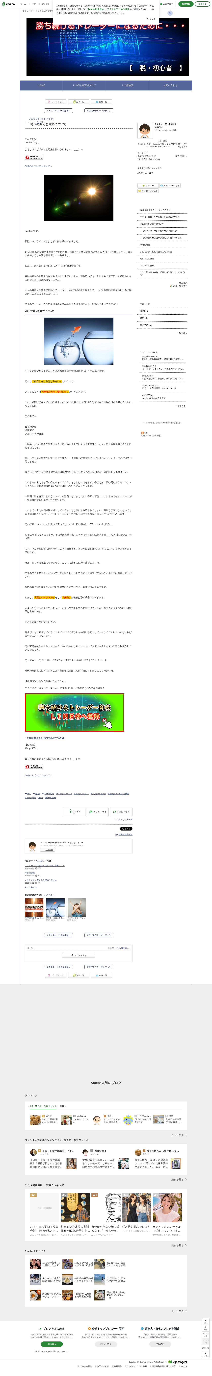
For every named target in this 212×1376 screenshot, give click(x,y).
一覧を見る (182, 283)
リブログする (123, 812)
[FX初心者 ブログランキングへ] (34, 159)
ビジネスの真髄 (147, 258)
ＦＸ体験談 (127, 85)
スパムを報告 (86, 1366)
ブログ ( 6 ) (145, 304)
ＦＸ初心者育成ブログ (84, 85)
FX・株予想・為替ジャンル (148, 159)
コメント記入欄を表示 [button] (119, 948)
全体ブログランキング (146, 156)
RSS (146, 433)
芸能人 (63, 1106)
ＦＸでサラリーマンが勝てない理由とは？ (159, 231)
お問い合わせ (170, 85)
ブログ (39, 122)
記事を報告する (125, 834)
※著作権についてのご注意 (151, 436)
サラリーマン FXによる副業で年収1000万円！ (43, 11)
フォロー (49, 850)
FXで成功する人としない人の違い (155, 210)
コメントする (80, 955)
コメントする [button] (100, 812)
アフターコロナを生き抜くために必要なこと (45, 865)
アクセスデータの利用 (137, 1366)
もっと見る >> (30, 887)
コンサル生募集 (147, 265)
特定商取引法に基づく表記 (164, 1366)
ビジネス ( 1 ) (146, 325)
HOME (41, 85)
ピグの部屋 (172, 130)
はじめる (52, 1344)
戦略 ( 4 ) (144, 318)
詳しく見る (106, 1344)
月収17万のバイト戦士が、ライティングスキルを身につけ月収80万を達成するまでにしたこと (164, 378)
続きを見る (182, 147)
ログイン (202, 4)
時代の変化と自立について (152, 224)
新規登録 (186, 4)
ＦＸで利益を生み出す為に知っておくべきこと (161, 238)
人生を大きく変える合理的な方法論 (41, 880)
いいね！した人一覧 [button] (123, 819)
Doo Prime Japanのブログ (153, 398)
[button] (206, 1354)
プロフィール (160, 130)
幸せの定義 (30, 873)
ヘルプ (184, 1366)
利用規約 (118, 1366)
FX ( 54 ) (144, 311)
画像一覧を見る (180, 286)
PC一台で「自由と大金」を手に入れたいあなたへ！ (164, 369)
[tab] (43, 1106)
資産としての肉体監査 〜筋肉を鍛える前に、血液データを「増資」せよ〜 (164, 359)
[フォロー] (162, 415)
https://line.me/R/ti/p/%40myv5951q (45, 737)
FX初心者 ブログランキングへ (38, 166)
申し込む (160, 1344)
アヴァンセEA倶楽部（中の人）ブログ (159, 388)
